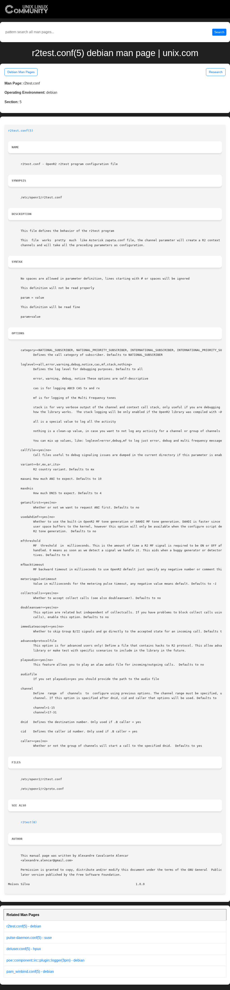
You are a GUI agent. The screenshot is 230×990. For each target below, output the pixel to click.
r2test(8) (29, 822)
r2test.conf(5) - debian (24, 926)
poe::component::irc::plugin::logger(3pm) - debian (45, 960)
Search (219, 32)
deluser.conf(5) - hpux (24, 949)
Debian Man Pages (21, 72)
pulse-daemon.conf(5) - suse (29, 938)
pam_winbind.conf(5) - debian (30, 971)
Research (216, 72)
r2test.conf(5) (20, 130)
